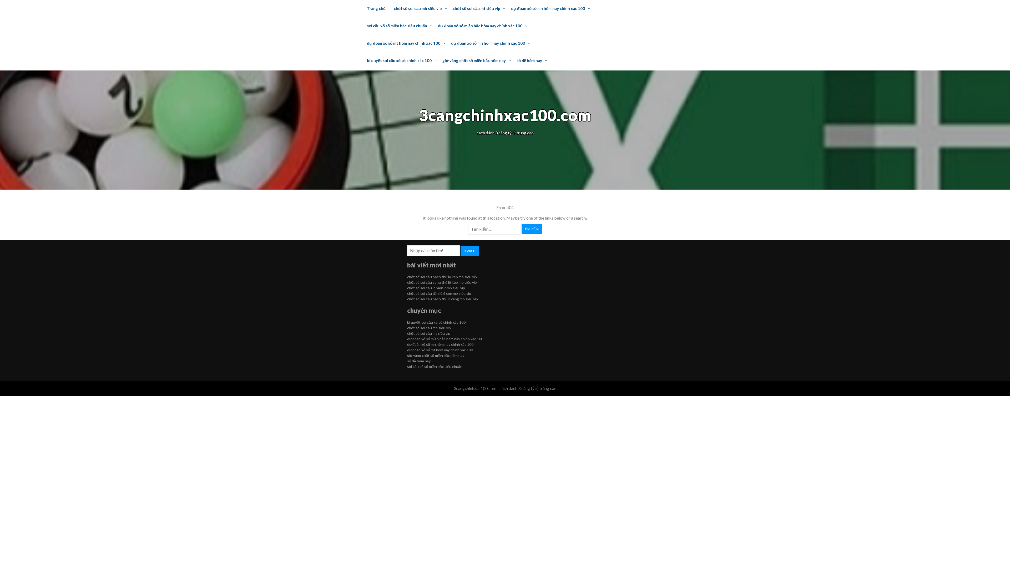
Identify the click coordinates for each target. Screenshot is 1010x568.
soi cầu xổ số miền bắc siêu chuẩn (397, 25)
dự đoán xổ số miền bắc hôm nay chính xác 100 (480, 25)
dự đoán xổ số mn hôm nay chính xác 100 (548, 8)
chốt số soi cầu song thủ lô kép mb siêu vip (442, 282)
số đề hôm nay (529, 60)
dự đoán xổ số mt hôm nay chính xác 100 (403, 43)
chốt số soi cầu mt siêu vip (476, 8)
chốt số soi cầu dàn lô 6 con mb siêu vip (439, 293)
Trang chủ (376, 8)
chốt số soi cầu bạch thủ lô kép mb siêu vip (442, 277)
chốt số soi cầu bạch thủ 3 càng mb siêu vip (442, 299)
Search (470, 251)
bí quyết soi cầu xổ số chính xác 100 (399, 60)
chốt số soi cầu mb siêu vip (418, 8)
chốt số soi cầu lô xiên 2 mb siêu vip (436, 288)
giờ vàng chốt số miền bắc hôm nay (474, 60)
